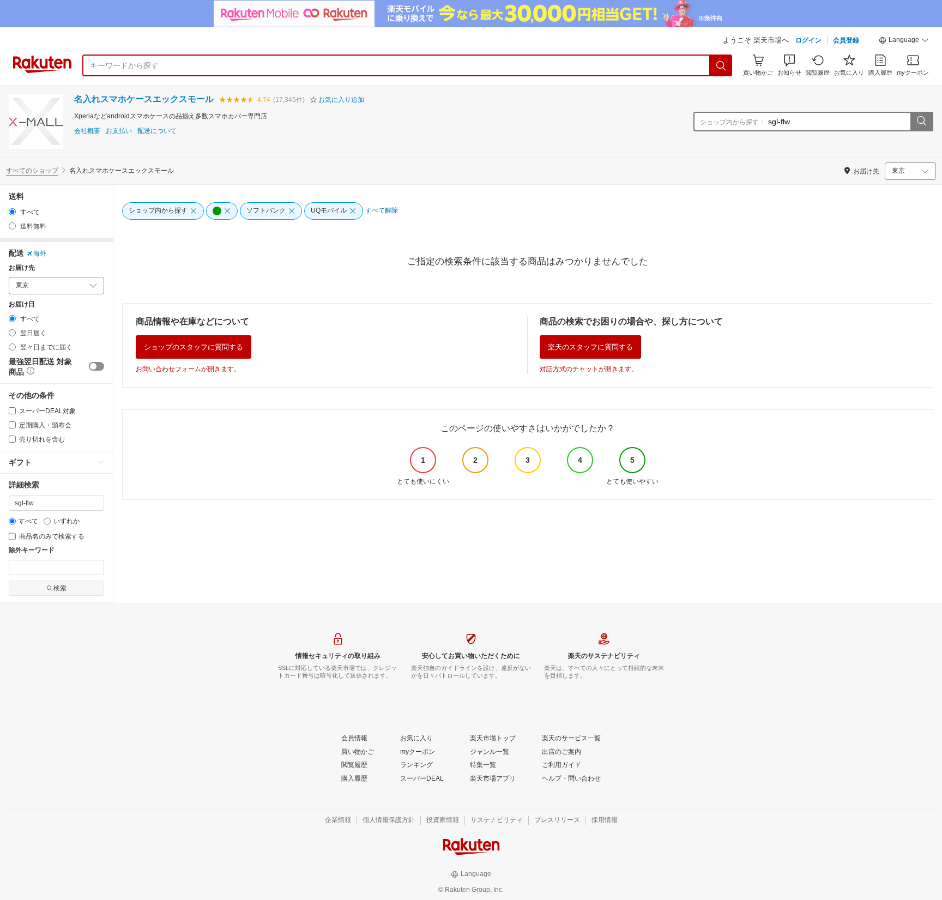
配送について (157, 131)
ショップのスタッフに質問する (193, 347)
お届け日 (22, 304)
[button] (904, 41)
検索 (60, 588)
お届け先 (22, 267)
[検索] (721, 65)
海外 (39, 253)
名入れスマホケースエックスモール (144, 99)
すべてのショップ (32, 170)
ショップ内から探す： (732, 122)
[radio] (12, 211)
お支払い (119, 131)
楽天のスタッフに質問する (590, 347)
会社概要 (87, 131)
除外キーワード (32, 550)
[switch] (96, 366)
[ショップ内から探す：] (921, 121)
